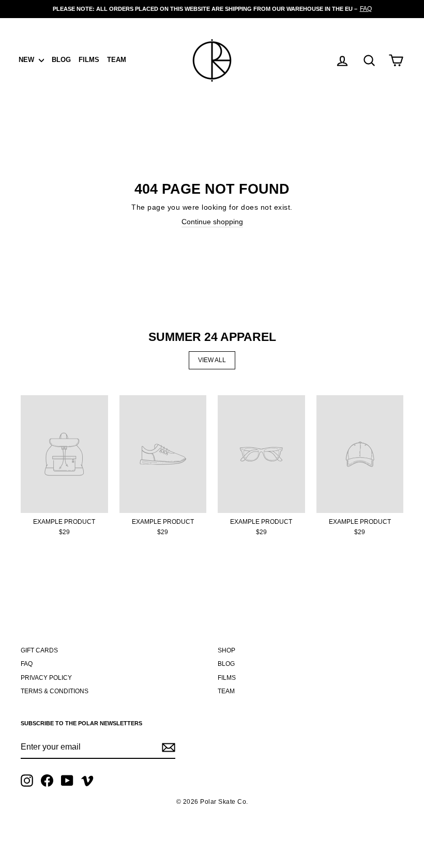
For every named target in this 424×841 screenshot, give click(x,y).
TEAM (116, 60)
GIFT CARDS (39, 650)
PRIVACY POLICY (46, 677)
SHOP (226, 650)
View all (212, 360)
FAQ (27, 663)
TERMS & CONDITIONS (54, 691)
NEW (27, 60)
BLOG (61, 60)
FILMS (89, 60)
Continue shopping (212, 221)
